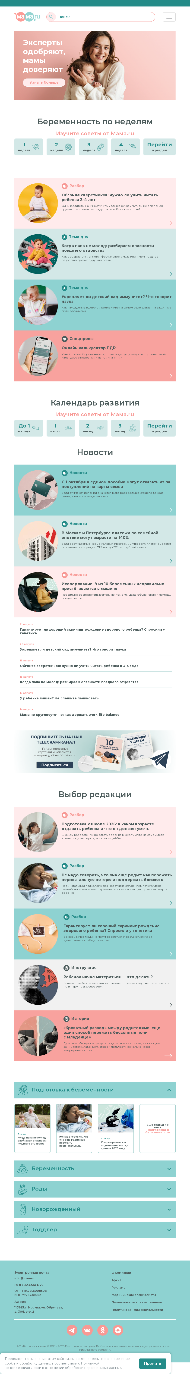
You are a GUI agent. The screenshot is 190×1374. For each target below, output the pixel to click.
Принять (153, 1363)
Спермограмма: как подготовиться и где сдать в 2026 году (114, 1145)
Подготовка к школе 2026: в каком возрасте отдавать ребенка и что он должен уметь (108, 826)
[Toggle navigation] (169, 17)
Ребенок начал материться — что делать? (108, 977)
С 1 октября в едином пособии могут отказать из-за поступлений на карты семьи (116, 484)
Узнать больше (44, 82)
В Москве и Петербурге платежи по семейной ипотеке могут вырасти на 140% (110, 535)
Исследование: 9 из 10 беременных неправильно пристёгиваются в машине (113, 586)
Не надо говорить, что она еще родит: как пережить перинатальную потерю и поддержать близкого (117, 877)
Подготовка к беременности (157, 1131)
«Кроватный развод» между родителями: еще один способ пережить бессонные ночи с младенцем (111, 1032)
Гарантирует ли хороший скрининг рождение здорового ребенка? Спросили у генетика (111, 928)
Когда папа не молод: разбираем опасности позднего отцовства (32, 1140)
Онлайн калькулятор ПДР (89, 348)
